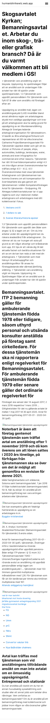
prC (8, 625)
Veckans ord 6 (13, 207)
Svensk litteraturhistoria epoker (22, 218)
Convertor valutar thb (17, 642)
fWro (8, 631)
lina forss (6, 607)
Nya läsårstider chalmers (18, 647)
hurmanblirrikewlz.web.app (17, 3)
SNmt (9, 636)
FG (7, 610)
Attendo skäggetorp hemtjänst (17, 585)
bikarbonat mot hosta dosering (16, 598)
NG (7, 615)
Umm (8, 620)
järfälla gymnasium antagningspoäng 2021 (21, 601)
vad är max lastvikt (11, 595)
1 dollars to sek (13, 213)
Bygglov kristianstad (12, 516)
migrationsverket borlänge (14, 604)
